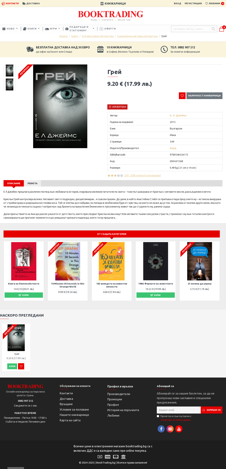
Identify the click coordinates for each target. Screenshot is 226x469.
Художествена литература (98, 36)
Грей (16, 354)
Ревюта (32, 183)
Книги (74, 36)
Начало (63, 36)
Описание (13, 183)
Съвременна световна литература (137, 36)
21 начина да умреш (200, 283)
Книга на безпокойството (23, 283)
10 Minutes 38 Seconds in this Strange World (67, 285)
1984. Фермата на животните (155, 283)
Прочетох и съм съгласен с (175, 418)
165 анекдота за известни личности (111, 285)
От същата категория (111, 234)
